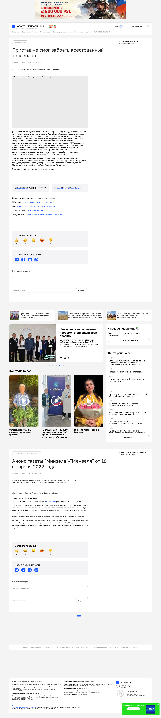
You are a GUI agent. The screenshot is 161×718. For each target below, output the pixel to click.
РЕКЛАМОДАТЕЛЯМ (102, 32)
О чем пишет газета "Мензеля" (26, 453)
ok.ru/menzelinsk (35, 210)
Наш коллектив (82, 647)
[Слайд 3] (56, 365)
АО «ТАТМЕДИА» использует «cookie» (24, 707)
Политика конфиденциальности (22, 710)
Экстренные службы (64, 647)
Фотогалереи (36, 647)
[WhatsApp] (36, 259)
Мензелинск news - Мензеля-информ (40, 202)
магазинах (51, 501)
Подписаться (134, 709)
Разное (136, 647)
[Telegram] (30, 259)
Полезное (49, 647)
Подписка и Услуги (29, 32)
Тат (126, 27)
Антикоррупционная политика (22, 706)
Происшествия (20, 42)
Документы (125, 647)
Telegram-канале (22, 189)
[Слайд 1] (49, 365)
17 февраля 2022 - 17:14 (18, 62)
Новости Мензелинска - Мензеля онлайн (36, 206)
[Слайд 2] (52, 365)
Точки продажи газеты (62, 32)
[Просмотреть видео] (24, 401)
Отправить (81, 290)
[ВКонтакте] (17, 259)
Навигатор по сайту (82, 32)
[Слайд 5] (63, 365)
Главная (15, 32)
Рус (116, 27)
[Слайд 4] (59, 365)
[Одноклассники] (23, 259)
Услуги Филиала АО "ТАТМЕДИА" (104, 647)
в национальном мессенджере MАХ (67, 189)
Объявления (45, 32)
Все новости (129, 437)
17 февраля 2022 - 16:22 (18, 473)
